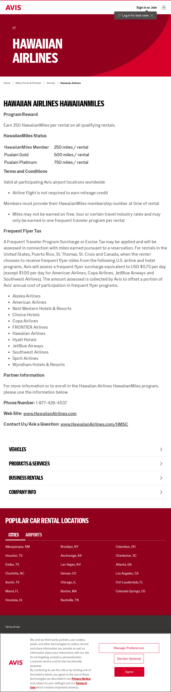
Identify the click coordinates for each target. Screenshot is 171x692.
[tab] (15, 535)
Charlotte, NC (14, 573)
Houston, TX (14, 556)
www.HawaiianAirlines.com (50, 413)
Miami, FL (12, 591)
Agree (129, 672)
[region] (85, 662)
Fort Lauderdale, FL (129, 582)
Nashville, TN (70, 600)
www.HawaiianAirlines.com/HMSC (94, 424)
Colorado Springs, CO (130, 591)
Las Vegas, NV (71, 565)
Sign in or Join (146, 7)
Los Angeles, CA (127, 573)
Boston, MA (69, 591)
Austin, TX (12, 582)
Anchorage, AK (71, 556)
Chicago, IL (68, 582)
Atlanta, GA (124, 565)
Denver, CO (68, 573)
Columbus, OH (126, 547)
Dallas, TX (12, 565)
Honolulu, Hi (13, 600)
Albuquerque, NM (17, 547)
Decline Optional (129, 658)
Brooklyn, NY (70, 547)
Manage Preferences (129, 648)
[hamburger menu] (164, 7)
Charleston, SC (126, 556)
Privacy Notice (81, 678)
